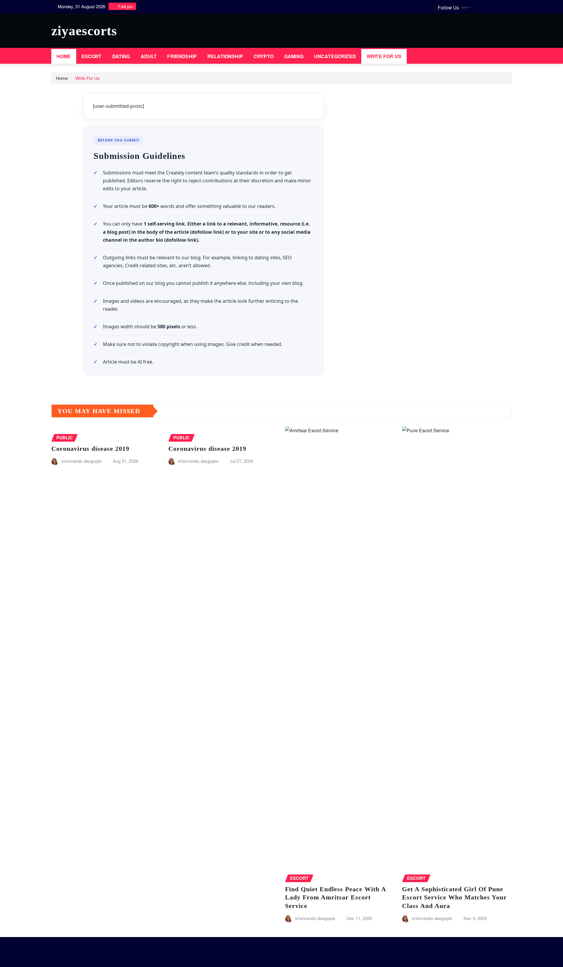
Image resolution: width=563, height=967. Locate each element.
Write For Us (384, 56)
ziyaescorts (84, 30)
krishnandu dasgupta (81, 461)
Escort (92, 56)
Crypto (264, 56)
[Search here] (510, 56)
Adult (149, 56)
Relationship (225, 56)
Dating (121, 56)
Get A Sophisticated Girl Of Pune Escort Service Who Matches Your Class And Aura (454, 897)
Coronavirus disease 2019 (90, 448)
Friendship (182, 56)
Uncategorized (335, 56)
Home (64, 56)
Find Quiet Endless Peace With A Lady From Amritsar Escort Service (335, 897)
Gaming (293, 56)
